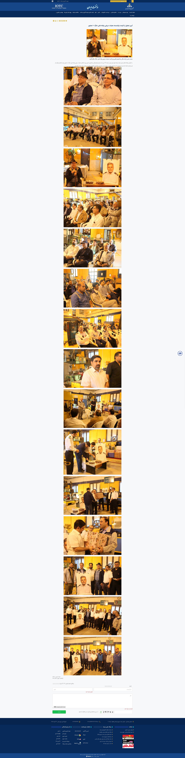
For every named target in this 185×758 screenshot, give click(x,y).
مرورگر (84, 735)
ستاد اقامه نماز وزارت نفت (107, 737)
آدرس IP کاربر (86, 731)
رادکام (92, 756)
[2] (106, 686)
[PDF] (58, 20)
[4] (109, 686)
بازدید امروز (64, 736)
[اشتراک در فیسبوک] (64, 20)
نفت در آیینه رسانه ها (107, 743)
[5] (111, 686)
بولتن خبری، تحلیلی (129, 730)
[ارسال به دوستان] (66, 20)
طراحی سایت (96, 756)
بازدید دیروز (64, 739)
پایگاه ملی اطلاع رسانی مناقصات (105, 732)
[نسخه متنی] (55, 20)
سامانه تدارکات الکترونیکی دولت (106, 730)
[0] (53, 683)
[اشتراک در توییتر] (62, 20)
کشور (84, 739)
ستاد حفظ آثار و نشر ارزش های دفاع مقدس (103, 739)
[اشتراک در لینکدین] (60, 20)
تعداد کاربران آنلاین (66, 731)
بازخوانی (101, 712)
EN (130, 1)
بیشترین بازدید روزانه (66, 744)
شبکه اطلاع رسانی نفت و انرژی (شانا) (104, 734)
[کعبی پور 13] (109, 43)
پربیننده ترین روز (65, 741)
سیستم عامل (85, 743)
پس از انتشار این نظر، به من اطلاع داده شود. (88, 712)
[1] (105, 686)
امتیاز (130, 686)
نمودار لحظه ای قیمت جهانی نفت (126, 732)
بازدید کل (64, 733)
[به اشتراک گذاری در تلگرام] (53, 20)
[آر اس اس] (52, 1)
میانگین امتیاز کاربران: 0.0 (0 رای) (67, 683)
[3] (108, 686)
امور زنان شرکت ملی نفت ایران (106, 741)
